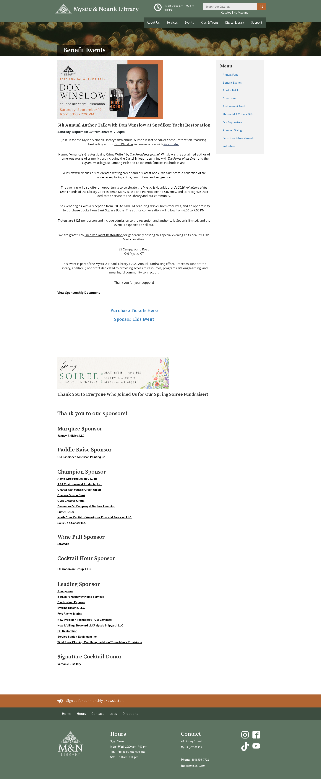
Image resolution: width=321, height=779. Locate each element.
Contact (97, 713)
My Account (241, 12)
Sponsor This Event (134, 319)
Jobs (113, 713)
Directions (130, 713)
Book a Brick (231, 90)
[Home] (98, 7)
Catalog (226, 12)
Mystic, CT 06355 (191, 747)
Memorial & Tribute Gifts (238, 114)
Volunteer (229, 146)
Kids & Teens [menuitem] (209, 22)
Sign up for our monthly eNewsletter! (95, 700)
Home (66, 713)
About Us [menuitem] (153, 22)
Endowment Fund (234, 106)
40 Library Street (191, 741)
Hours (168, 9)
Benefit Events (232, 82)
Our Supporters (232, 122)
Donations (229, 98)
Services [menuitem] (172, 22)
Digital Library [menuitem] (234, 22)
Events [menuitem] (189, 22)
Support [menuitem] (256, 22)
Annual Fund (230, 74)
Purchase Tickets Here (134, 310)
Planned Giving (232, 130)
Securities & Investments (238, 138)
